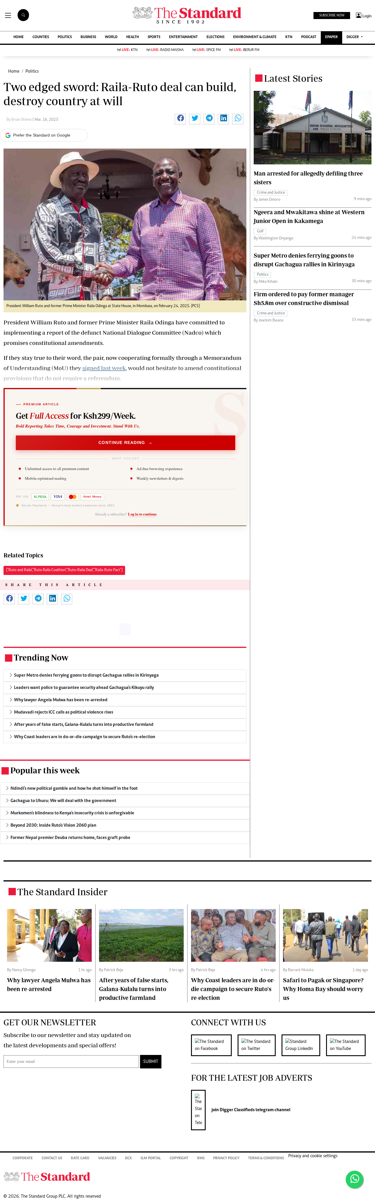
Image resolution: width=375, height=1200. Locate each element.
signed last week (104, 368)
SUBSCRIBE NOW (331, 15)
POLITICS (65, 37)
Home (13, 71)
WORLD (111, 37)
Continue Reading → (125, 442)
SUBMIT (150, 1061)
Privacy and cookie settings (313, 1156)
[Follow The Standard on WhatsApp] (354, 1179)
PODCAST (308, 37)
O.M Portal (151, 1158)
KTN (288, 37)
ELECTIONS (215, 37)
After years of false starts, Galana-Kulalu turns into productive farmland (133, 989)
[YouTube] (348, 1045)
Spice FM (209, 50)
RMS (200, 1158)
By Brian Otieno (19, 120)
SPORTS (154, 37)
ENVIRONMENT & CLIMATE (255, 37)
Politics (32, 71)
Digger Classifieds (237, 1110)
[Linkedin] (304, 1045)
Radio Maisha (167, 50)
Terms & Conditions (266, 1158)
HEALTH (132, 37)
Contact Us (52, 1158)
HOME (18, 37)
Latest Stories (293, 78)
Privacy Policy (226, 1158)
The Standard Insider (62, 891)
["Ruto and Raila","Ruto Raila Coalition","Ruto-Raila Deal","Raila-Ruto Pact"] (64, 570)
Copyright (179, 1158)
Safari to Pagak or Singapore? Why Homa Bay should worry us (323, 989)
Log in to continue (142, 514)
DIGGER (353, 37)
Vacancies (107, 1158)
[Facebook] (214, 1045)
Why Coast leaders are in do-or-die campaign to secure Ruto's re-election (233, 989)
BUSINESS (88, 37)
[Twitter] (260, 1045)
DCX (128, 1158)
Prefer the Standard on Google (41, 135)
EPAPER (331, 37)
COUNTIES (41, 37)
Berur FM (246, 50)
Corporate (23, 1158)
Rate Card (80, 1158)
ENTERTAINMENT (183, 37)
